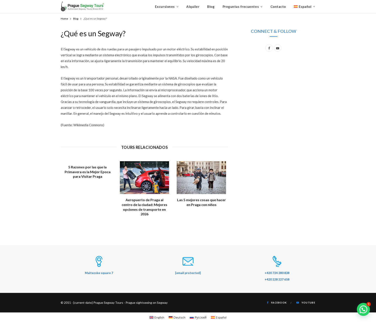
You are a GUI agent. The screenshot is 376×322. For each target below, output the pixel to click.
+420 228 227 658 (277, 279)
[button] (363, 309)
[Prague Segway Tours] (82, 6)
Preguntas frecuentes (241, 6)
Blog (211, 6)
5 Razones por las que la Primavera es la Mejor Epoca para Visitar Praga (88, 171)
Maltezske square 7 (99, 273)
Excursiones (165, 6)
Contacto (278, 6)
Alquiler (192, 6)
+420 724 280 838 (277, 273)
